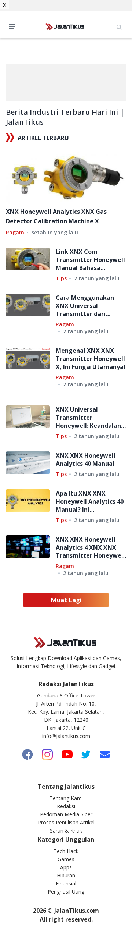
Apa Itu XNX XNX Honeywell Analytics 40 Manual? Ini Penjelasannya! (90, 501)
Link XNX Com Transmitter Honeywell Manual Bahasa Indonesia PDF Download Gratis (90, 260)
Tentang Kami (66, 798)
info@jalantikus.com (66, 735)
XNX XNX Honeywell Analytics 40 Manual (85, 459)
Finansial (66, 883)
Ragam (15, 232)
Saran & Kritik (66, 830)
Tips (61, 278)
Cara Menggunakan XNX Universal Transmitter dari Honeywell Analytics (85, 306)
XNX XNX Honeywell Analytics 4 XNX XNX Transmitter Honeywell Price (90, 547)
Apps (66, 867)
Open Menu (14, 26)
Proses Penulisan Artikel (66, 822)
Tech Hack (66, 851)
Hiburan (66, 875)
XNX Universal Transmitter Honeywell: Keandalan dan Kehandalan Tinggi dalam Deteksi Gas (90, 417)
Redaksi (66, 806)
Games (66, 859)
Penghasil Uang (66, 891)
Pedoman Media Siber (66, 814)
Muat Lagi (66, 600)
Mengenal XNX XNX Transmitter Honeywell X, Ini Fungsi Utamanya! (90, 359)
